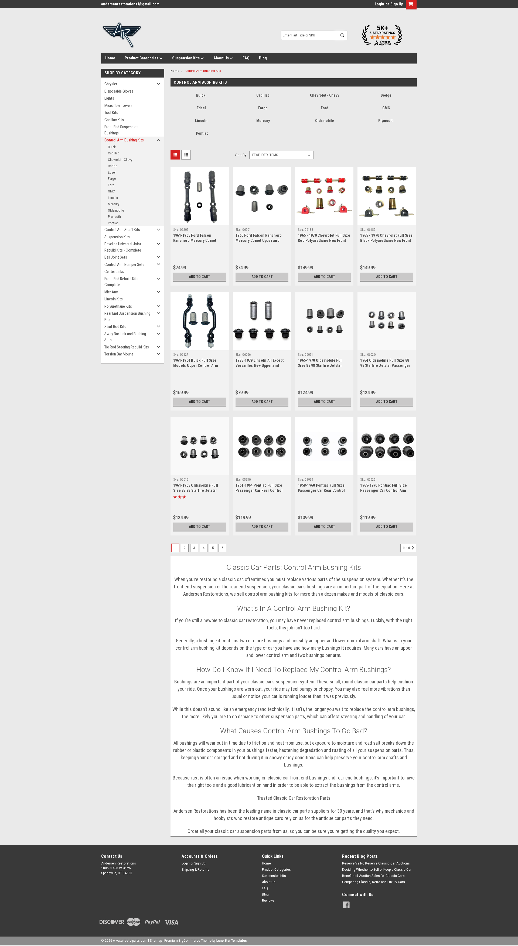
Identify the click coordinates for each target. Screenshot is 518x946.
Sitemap (156, 940)
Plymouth (114, 217)
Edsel (111, 172)
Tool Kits (111, 112)
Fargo (112, 179)
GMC (111, 191)
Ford (111, 185)
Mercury (113, 204)
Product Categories (142, 58)
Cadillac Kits (114, 119)
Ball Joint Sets (115, 257)
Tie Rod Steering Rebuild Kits (126, 347)
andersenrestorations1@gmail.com (130, 4)
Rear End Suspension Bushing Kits (127, 316)
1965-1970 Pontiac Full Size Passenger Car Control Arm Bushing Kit (383, 490)
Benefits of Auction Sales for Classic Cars (373, 876)
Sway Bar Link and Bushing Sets (125, 337)
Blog (263, 58)
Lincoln (113, 198)
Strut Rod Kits (115, 326)
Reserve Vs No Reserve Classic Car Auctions (376, 863)
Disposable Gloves (118, 91)
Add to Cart (199, 276)
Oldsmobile (116, 210)
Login (379, 4)
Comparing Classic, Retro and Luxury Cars (373, 882)
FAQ (246, 58)
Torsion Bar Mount (118, 354)
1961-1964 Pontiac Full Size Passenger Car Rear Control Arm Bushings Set (259, 490)
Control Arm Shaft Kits (122, 229)
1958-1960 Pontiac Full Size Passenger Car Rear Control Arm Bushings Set (321, 490)
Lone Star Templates (231, 940)
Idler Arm (111, 292)
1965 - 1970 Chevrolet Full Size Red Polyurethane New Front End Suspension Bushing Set (324, 240)
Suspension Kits (186, 58)
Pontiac (113, 223)
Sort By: (241, 155)
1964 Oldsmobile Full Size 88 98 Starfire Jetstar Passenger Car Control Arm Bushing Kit (385, 365)
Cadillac (113, 153)
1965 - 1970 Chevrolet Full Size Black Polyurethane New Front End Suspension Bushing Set (386, 240)
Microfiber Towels (118, 105)
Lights (109, 98)
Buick (112, 147)
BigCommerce (189, 940)
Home (110, 58)
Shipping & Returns (195, 870)
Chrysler (110, 84)
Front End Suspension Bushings (121, 129)
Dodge (112, 166)
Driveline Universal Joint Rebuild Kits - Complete (122, 247)
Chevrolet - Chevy (120, 160)
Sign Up (396, 4)
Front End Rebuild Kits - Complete (122, 281)
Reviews (268, 901)
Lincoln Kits (113, 299)
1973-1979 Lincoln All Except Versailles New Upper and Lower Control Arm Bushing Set (262, 365)
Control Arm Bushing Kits (124, 140)
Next (407, 548)
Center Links (114, 271)
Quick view (200, 221)
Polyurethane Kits (118, 306)
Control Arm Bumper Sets (124, 264)
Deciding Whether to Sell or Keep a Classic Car (376, 870)
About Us (221, 58)
